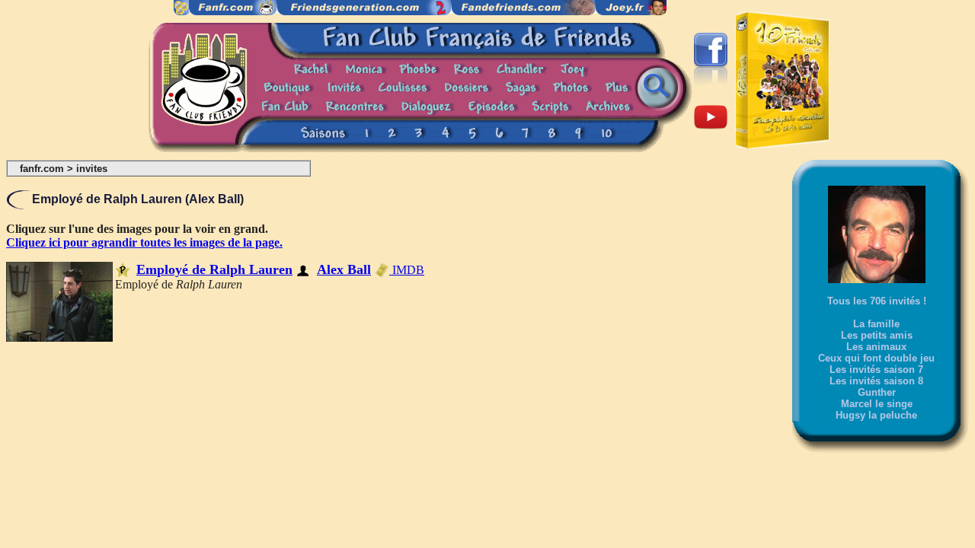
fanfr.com (42, 168)
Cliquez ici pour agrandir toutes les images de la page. (144, 242)
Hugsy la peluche (876, 415)
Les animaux (876, 346)
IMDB (406, 269)
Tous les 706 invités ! (876, 301)
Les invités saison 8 (876, 381)
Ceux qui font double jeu (876, 358)
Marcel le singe (877, 403)
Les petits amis (877, 335)
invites (91, 168)
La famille (876, 324)
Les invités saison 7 (876, 369)
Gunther (877, 392)
